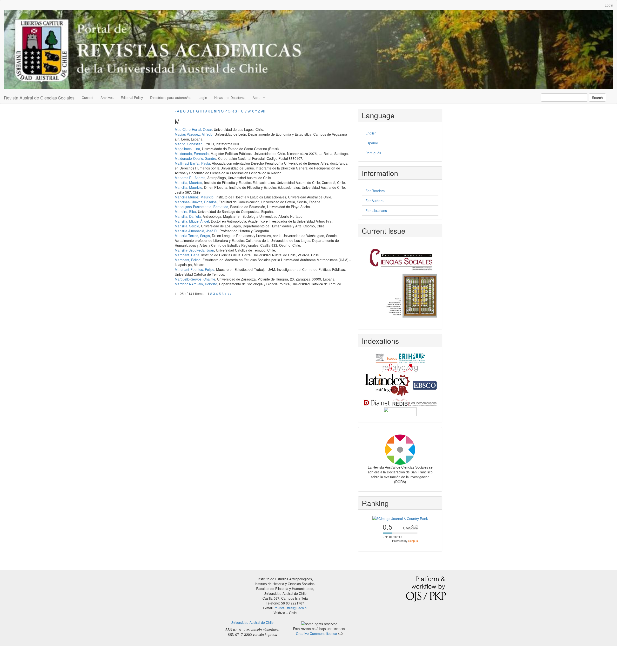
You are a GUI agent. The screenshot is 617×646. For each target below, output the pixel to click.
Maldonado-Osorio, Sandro (195, 158)
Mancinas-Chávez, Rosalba (196, 201)
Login (609, 5)
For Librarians (376, 210)
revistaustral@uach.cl (291, 607)
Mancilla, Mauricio (188, 182)
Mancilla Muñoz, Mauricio (194, 197)
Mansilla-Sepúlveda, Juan (194, 250)
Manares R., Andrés (190, 177)
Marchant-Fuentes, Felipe (194, 269)
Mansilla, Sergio (187, 226)
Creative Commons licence (316, 633)
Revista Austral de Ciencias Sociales (39, 97)
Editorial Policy (132, 97)
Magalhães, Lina (187, 148)
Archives (107, 97)
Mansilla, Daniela (188, 216)
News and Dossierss (229, 97)
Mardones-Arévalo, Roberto (196, 283)
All (263, 111)
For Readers (375, 190)
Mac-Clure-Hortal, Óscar (193, 129)
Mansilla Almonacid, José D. (196, 230)
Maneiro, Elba (185, 211)
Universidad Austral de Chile (252, 622)
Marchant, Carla (187, 255)
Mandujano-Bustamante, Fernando (201, 206)
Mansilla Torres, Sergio (192, 235)
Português (373, 152)
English (370, 133)
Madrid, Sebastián (188, 143)
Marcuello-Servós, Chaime (195, 279)
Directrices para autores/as (170, 97)
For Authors (374, 200)
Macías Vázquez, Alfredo (194, 134)
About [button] (257, 97)
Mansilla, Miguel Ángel (192, 221)
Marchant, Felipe (188, 259)
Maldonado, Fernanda (192, 153)
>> (229, 293)
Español (371, 142)
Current (87, 97)
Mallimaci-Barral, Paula (192, 163)
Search (597, 97)
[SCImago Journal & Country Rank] (400, 518)
